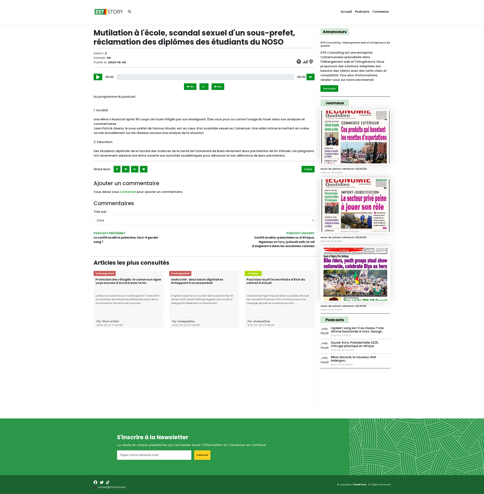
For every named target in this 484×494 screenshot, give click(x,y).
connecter (128, 192)
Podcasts (362, 11)
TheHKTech (359, 484)
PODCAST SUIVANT (300, 233)
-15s (191, 86)
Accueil (346, 11)
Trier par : (101, 212)
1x (203, 86)
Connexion (380, 11)
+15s (219, 86)
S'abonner (202, 455)
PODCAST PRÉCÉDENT (109, 233)
